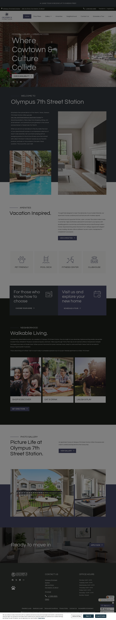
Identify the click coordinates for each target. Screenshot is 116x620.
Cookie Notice (41, 618)
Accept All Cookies (100, 616)
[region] (58, 616)
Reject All (88, 616)
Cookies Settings (76, 616)
